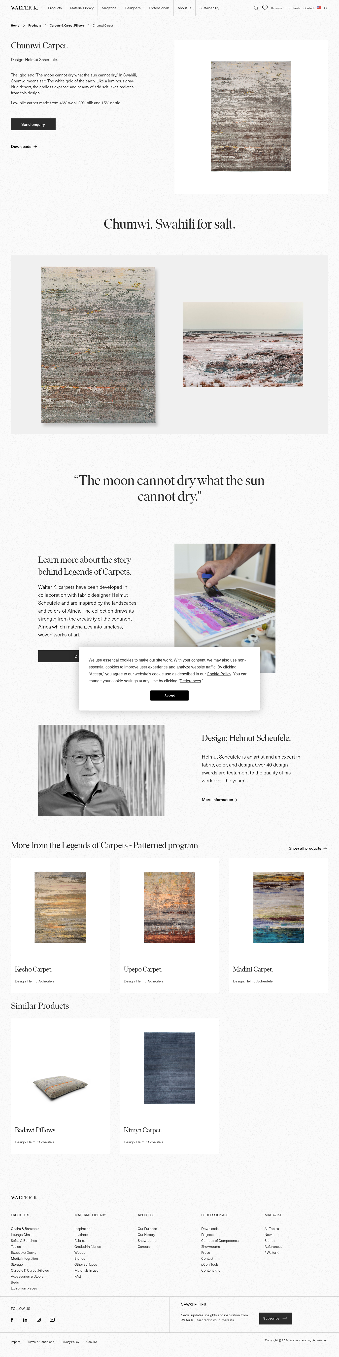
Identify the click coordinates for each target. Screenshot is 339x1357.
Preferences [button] (190, 681)
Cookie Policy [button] (219, 674)
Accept (170, 695)
